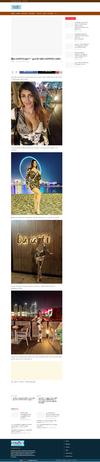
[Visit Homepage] (16, 7)
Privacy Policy (58, 460)
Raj (13, 61)
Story (44, 13)
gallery (16, 381)
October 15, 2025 (48, 422)
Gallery (39, 13)
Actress (27, 61)
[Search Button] (55, 13)
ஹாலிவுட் (18, 13)
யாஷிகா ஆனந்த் (30, 381)
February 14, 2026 (26, 419)
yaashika (21, 381)
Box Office (24, 13)
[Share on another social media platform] (60, 72)
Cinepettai (25, 460)
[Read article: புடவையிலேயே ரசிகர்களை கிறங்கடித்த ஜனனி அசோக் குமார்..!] (41, 415)
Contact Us (74, 460)
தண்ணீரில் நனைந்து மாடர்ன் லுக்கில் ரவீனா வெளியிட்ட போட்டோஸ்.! (21, 432)
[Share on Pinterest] (57, 72)
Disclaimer (64, 460)
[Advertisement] (36, 68)
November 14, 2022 (20, 61)
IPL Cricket (50, 13)
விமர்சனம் (13, 13)
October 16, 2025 (51, 418)
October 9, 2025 (52, 427)
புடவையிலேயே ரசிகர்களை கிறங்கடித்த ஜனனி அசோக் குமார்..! (52, 414)
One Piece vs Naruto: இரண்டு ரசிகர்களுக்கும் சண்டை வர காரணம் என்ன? (82, 46)
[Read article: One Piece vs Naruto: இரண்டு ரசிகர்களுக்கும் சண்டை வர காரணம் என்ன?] (69, 46)
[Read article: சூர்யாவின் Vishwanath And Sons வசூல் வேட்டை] (69, 65)
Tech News (32, 13)
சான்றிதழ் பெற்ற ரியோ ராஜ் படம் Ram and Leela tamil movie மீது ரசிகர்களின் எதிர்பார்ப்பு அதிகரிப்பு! (81, 26)
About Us (69, 460)
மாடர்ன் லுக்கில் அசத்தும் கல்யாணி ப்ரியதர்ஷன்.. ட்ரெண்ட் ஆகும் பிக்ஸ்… (21, 426)
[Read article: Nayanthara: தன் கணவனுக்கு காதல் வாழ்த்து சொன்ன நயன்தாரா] (15, 415)
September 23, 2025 (25, 433)
